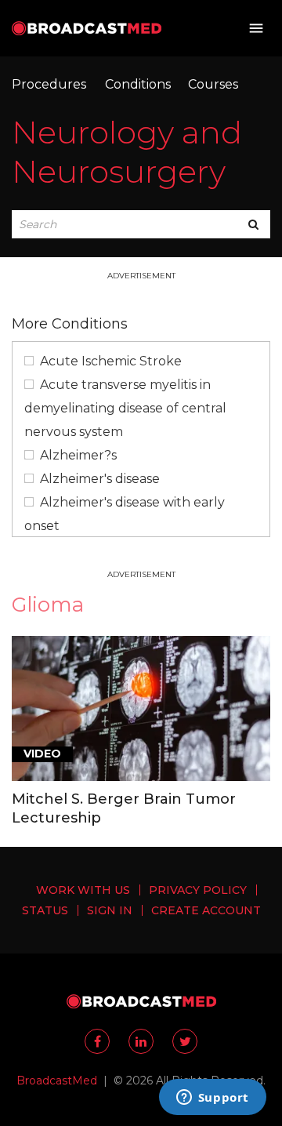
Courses (213, 84)
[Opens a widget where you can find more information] (212, 1098)
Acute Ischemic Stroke (111, 361)
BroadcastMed (56, 1080)
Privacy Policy (198, 889)
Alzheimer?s (78, 455)
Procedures (49, 84)
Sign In (109, 910)
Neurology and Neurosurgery (127, 152)
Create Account (206, 910)
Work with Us (83, 889)
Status (45, 910)
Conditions (138, 84)
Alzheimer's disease (100, 478)
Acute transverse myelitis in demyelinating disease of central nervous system (125, 408)
